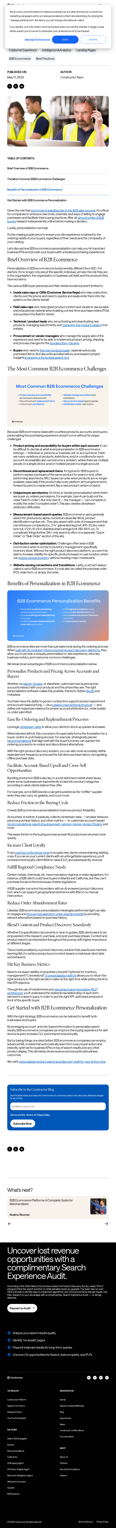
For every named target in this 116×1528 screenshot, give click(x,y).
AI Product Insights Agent (18, 1469)
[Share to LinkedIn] (21, 86)
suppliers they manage (64, 343)
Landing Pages (86, 50)
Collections (12, 1457)
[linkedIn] (89, 1377)
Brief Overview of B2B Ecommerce (27, 168)
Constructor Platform (16, 1399)
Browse (10, 1444)
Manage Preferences (37, 39)
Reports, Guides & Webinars (72, 1406)
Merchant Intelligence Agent (20, 1475)
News (62, 1424)
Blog (62, 1412)
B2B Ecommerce (20, 58)
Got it (65, 39)
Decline (93, 39)
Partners (63, 1463)
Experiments (65, 1418)
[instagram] (107, 1377)
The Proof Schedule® (16, 1418)
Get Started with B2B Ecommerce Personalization (36, 200)
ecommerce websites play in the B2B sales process (63, 210)
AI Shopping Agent (15, 1463)
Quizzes (10, 1487)
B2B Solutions (13, 1494)
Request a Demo (14, 1412)
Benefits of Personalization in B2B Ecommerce (34, 189)
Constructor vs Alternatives (72, 1430)
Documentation (67, 1436)
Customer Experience (23, 50)
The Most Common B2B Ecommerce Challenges (36, 179)
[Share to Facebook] (9, 86)
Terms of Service (85, 1521)
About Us (64, 1457)
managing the (71, 325)
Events (63, 1399)
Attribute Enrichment (16, 1481)
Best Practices (45, 58)
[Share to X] (15, 86)
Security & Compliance (70, 1469)
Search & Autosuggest (17, 1438)
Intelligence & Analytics (56, 50)
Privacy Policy (43, 1115)
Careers (63, 1475)
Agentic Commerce (16, 1406)
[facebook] (101, 1377)
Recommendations (15, 1451)
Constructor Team (72, 77)
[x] (95, 1377)
